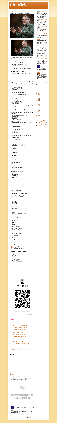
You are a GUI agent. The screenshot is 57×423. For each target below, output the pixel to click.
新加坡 (44, 122)
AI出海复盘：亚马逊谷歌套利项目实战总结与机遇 (43, 45)
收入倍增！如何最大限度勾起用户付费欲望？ (18, 334)
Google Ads (38, 123)
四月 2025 (37, 103)
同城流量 (42, 123)
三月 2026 (37, 94)
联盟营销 (38, 120)
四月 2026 (37, 93)
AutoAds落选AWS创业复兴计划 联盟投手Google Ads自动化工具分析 (19, 376)
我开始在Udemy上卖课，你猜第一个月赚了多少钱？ (20, 325)
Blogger (29, 417)
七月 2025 (37, 101)
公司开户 (42, 125)
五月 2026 (37, 92)
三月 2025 (37, 104)
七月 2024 (37, 111)
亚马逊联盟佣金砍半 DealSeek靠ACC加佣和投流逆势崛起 (43, 19)
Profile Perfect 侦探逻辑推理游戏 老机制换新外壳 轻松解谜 (43, 27)
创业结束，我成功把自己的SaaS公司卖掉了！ (19, 339)
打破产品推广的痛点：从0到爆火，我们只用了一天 (19, 336)
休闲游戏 (38, 125)
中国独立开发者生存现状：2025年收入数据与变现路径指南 (43, 12)
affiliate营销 (39, 122)
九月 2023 (37, 115)
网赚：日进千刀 (19, 4)
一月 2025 (37, 106)
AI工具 (39, 124)
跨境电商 (40, 121)
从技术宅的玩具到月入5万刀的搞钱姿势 (18, 341)
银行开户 (46, 124)
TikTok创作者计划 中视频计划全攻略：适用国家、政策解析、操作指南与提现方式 (43, 66)
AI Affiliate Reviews (39, 85)
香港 (44, 120)
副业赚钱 (42, 124)
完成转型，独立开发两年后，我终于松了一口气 (19, 332)
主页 (22, 373)
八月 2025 (37, 100)
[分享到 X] (18, 349)
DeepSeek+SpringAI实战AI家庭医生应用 (41, 52)
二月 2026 (37, 95)
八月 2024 (37, 110)
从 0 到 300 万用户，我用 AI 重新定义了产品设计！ (20, 327)
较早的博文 (32, 373)
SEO (46, 121)
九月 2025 (37, 99)
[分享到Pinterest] (19, 349)
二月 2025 (37, 105)
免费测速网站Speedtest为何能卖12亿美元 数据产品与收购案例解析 (43, 58)
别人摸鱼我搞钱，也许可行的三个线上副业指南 (19, 329)
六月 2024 (37, 112)
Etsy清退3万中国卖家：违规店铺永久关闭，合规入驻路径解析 (43, 73)
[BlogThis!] (17, 349)
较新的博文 (11, 373)
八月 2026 (37, 90)
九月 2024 (37, 109)
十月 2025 (37, 98)
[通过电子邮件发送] (16, 349)
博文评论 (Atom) (13, 374)
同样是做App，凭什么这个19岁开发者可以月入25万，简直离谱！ (21, 343)
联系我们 (26, 417)
